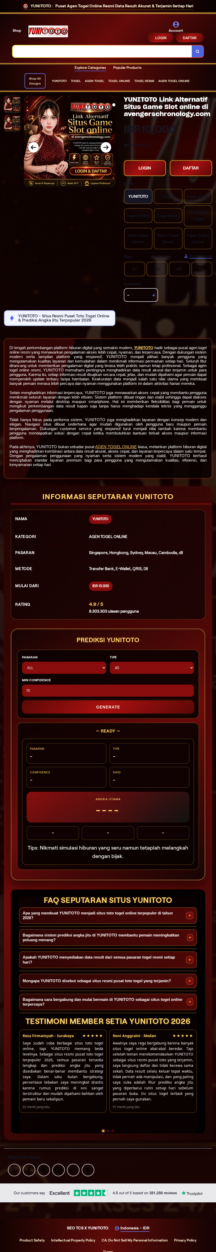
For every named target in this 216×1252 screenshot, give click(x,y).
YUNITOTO (143, 348)
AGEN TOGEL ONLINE (115, 446)
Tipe (113, 657)
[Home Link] (48, 31)
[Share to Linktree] (43, 1170)
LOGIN (160, 38)
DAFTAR (190, 38)
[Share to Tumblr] (88, 1170)
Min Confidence (36, 680)
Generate (108, 707)
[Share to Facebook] (29, 1170)
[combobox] (102, 51)
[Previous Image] (33, 147)
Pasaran (30, 657)
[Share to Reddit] (73, 1170)
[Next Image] (105, 147)
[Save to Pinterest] (58, 1170)
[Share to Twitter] (14, 1170)
